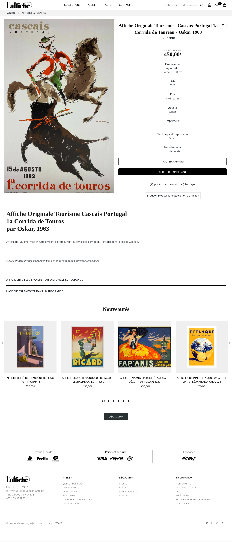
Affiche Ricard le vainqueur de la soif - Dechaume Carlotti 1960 (87, 379)
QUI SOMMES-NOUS (73, 483)
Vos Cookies (183, 503)
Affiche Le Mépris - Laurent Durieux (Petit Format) (30, 379)
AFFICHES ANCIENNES (34, 12)
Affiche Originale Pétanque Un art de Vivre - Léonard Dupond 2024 (202, 379)
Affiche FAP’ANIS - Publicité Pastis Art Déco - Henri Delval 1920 (144, 379)
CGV (178, 491)
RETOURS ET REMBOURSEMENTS (193, 499)
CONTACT (124, 4)
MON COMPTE (183, 483)
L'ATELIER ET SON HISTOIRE (77, 499)
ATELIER (92, 4)
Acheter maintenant (172, 172)
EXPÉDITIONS (183, 495)
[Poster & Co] (19, 5)
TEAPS (58, 523)
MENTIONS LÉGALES (186, 487)
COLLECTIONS (72, 4)
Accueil (11, 12)
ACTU (108, 4)
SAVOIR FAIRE (70, 487)
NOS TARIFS (69, 495)
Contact (124, 495)
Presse (123, 483)
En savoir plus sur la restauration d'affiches (172, 195)
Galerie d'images (128, 491)
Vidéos (123, 487)
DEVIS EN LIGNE (71, 503)
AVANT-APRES (70, 491)
